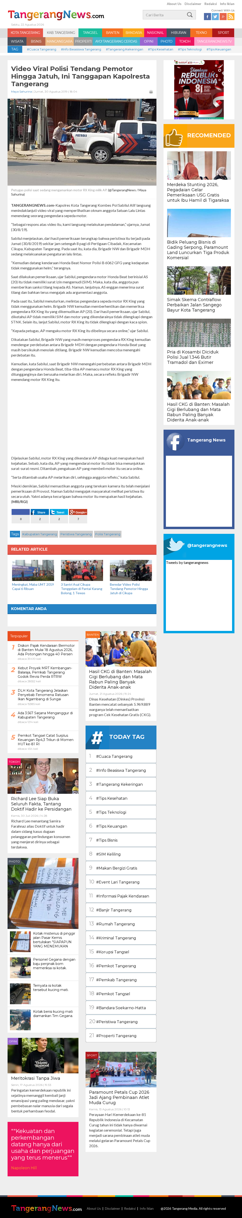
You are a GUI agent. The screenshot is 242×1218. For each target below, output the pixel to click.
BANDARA (133, 33)
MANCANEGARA (59, 41)
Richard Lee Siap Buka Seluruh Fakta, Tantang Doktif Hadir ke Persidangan (41, 804)
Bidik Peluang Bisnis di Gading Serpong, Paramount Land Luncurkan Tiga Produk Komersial (198, 250)
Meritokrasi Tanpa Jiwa (35, 1078)
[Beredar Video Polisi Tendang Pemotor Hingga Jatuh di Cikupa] (131, 570)
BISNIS (36, 41)
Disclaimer (193, 4)
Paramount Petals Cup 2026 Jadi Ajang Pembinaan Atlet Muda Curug (119, 1097)
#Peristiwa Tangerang (113, 1021)
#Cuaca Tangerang (41, 49)
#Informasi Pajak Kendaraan (119, 895)
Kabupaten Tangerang (39, 534)
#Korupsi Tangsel (109, 951)
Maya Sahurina (21, 91)
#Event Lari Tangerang (114, 882)
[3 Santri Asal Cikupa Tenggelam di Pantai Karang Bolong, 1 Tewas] (82, 570)
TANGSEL (90, 33)
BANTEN (112, 33)
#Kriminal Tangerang (112, 937)
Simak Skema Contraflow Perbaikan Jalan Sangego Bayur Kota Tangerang (194, 305)
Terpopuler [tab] (19, 636)
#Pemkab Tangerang (113, 979)
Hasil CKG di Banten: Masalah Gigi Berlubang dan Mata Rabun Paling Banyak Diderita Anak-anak (120, 679)
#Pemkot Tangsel (109, 993)
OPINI (148, 41)
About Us (174, 4)
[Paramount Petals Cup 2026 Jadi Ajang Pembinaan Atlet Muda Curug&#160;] (121, 1069)
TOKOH (184, 41)
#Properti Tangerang (113, 1035)
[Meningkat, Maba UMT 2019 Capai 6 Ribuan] (33, 570)
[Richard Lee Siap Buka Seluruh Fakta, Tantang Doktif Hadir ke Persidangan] (43, 775)
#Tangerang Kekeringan (124, 49)
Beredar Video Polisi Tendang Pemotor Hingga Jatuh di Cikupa (129, 588)
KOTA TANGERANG (25, 33)
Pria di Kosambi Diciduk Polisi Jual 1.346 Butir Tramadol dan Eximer (193, 357)
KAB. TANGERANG (61, 33)
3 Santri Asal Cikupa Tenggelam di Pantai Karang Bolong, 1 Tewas (81, 588)
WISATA (17, 41)
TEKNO (201, 33)
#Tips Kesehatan (160, 49)
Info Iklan (227, 4)
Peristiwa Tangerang (76, 534)
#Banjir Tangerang (110, 909)
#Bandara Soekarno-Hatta (117, 1007)
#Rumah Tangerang (112, 923)
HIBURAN (178, 33)
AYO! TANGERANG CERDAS (116, 41)
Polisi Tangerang (107, 534)
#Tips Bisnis (103, 840)
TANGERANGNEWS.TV (214, 41)
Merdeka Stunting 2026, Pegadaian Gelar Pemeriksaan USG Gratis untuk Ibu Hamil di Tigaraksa (198, 192)
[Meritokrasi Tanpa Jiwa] (43, 1055)
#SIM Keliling (105, 854)
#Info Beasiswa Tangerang (81, 49)
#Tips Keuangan (219, 49)
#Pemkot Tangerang (112, 965)
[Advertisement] (82, 419)
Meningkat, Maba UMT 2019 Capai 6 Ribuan (33, 586)
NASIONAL (155, 33)
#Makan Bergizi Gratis (113, 868)
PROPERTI (83, 41)
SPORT (223, 33)
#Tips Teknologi (190, 49)
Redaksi (210, 4)
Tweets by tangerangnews (187, 562)
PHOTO (166, 41)
